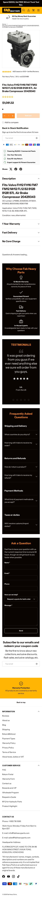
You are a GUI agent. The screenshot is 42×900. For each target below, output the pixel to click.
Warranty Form (8, 779)
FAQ (4, 770)
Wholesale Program (10, 792)
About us (6, 720)
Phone (6, 584)
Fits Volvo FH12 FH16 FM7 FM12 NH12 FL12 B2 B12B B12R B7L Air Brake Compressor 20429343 (20, 26)
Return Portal (7, 774)
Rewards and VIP (9, 788)
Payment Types (8, 738)
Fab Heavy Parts (8, 77)
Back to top (21, 702)
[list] (21, 49)
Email (6, 573)
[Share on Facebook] (15, 169)
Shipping (6, 729)
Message (7, 605)
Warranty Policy (8, 743)
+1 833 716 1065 (15, 821)
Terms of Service (9, 752)
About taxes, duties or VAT (13, 757)
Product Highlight (9, 806)
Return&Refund (8, 734)
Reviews (5, 716)
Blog (4, 725)
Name (6, 563)
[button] (7, 97)
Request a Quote (9, 797)
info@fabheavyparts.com (19, 833)
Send (21, 631)
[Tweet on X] (10, 169)
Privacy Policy (8, 747)
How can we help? (11, 595)
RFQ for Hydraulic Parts (12, 801)
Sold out (28, 116)
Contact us (6, 783)
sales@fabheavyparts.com (19, 837)
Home (4, 24)
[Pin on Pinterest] (20, 169)
